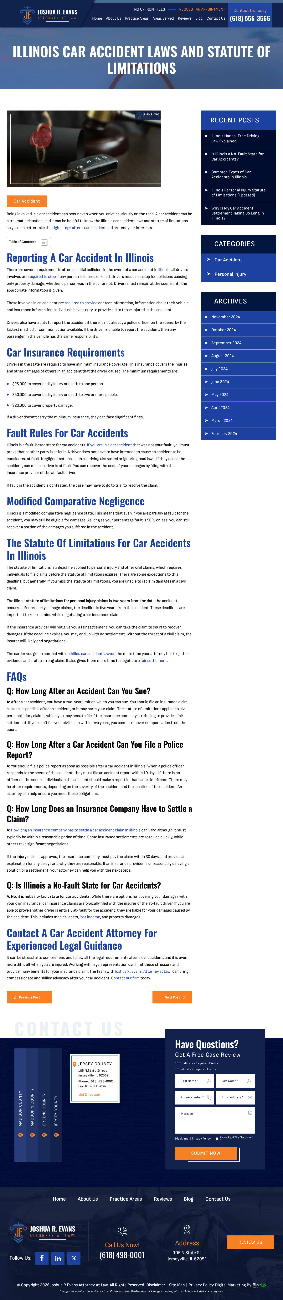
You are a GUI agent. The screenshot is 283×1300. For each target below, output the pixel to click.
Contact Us (216, 18)
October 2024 (223, 329)
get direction (89, 1094)
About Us (113, 18)
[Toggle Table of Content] (42, 242)
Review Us (251, 1242)
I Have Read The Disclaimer (236, 1139)
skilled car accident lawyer (92, 653)
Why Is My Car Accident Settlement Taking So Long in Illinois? (237, 213)
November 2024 (225, 317)
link (57, 1258)
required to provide (81, 303)
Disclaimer (182, 1138)
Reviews (184, 18)
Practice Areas (137, 18)
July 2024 (219, 369)
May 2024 (220, 394)
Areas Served (163, 18)
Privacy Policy (201, 1138)
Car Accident (26, 201)
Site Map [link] (177, 1285)
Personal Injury (230, 274)
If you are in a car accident (109, 445)
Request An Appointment (202, 9)
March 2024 (222, 420)
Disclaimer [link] (155, 1285)
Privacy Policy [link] (201, 1285)
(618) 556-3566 (250, 18)
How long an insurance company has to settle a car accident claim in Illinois (76, 830)
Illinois (164, 269)
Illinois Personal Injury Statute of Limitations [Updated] (238, 193)
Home (97, 18)
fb (42, 1258)
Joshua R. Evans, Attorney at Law (143, 971)
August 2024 (222, 355)
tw (73, 1258)
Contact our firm (125, 978)
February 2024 (224, 433)
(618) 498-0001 (102, 1081)
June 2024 (220, 381)
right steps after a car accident (79, 227)
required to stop (42, 276)
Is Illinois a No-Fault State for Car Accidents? (237, 157)
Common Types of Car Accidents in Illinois (231, 175)
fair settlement (154, 660)
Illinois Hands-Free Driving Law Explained (235, 139)
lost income (90, 917)
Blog (199, 18)
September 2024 (226, 343)
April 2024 (220, 407)
